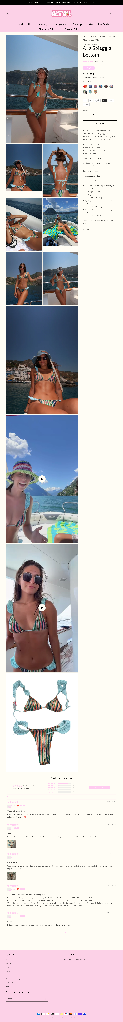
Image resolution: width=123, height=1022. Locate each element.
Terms (8, 971)
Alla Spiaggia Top (92, 176)
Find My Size (89, 68)
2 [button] (60, 932)
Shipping (86, 77)
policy (103, 220)
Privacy (8, 967)
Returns (8, 963)
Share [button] (88, 229)
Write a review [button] (99, 787)
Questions (9, 982)
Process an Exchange (13, 978)
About (8, 986)
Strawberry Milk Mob (58, 1018)
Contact (8, 975)
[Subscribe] (45, 999)
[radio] (85, 86)
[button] (8, 13)
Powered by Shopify (70, 1018)
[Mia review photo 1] (11, 876)
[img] (13, 802)
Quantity (86, 110)
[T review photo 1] (11, 844)
